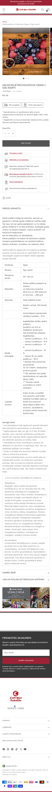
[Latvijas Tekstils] (26, 9)
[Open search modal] (42, 9)
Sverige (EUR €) (11, 766)
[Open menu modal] (4, 9)
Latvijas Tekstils (22, 770)
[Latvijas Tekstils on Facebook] (4, 749)
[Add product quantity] (13, 133)
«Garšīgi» (6, 91)
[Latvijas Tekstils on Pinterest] (12, 749)
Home (4, 22)
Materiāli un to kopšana (18, 160)
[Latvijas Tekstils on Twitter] (21, 749)
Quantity (6, 128)
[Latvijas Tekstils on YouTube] (25, 749)
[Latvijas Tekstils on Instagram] (8, 749)
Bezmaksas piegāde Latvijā (20, 174)
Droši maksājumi (16, 182)
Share (8, 198)
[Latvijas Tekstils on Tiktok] (16, 749)
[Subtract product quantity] (5, 133)
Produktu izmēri (16, 153)
